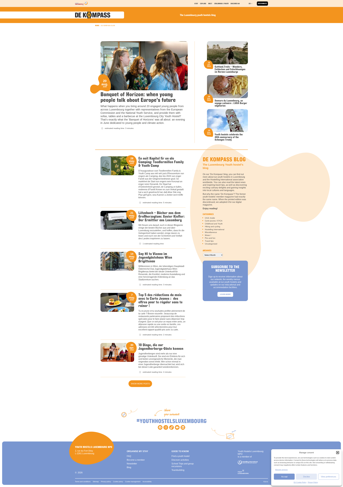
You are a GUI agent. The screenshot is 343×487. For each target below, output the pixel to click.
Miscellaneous (211, 232)
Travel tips (209, 241)
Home (97, 25)
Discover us (235, 3)
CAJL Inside (210, 218)
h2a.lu (265, 482)
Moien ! (208, 235)
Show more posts (140, 384)
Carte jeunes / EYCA (213, 221)
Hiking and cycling (212, 226)
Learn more (225, 294)
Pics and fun (210, 238)
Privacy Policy (313, 482)
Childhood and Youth (214, 224)
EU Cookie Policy (300, 482)
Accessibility (262, 3)
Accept (284, 476)
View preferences (328, 476)
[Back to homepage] (81, 3)
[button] (337, 452)
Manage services (281, 470)
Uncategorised (211, 244)
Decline (306, 476)
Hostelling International (214, 229)
